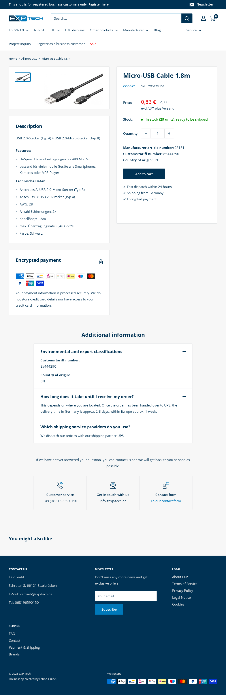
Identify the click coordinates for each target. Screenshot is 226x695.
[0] (212, 18)
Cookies (178, 604)
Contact (14, 640)
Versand (168, 108)
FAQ (12, 633)
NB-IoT (39, 30)
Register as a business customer (60, 44)
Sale (93, 44)
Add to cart (144, 174)
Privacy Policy (182, 590)
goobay (129, 86)
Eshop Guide (47, 679)
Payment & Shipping (24, 647)
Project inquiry (20, 44)
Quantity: (130, 133)
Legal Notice (181, 597)
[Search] (186, 18)
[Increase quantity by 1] (169, 133)
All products (29, 59)
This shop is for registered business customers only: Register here (59, 4)
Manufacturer (133, 30)
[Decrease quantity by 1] (146, 133)
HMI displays (75, 30)
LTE (52, 30)
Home (13, 59)
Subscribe (109, 609)
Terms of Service (184, 583)
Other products (101, 30)
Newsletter (205, 4)
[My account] (203, 18)
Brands (14, 654)
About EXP (180, 577)
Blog (157, 30)
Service (191, 30)
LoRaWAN (16, 30)
